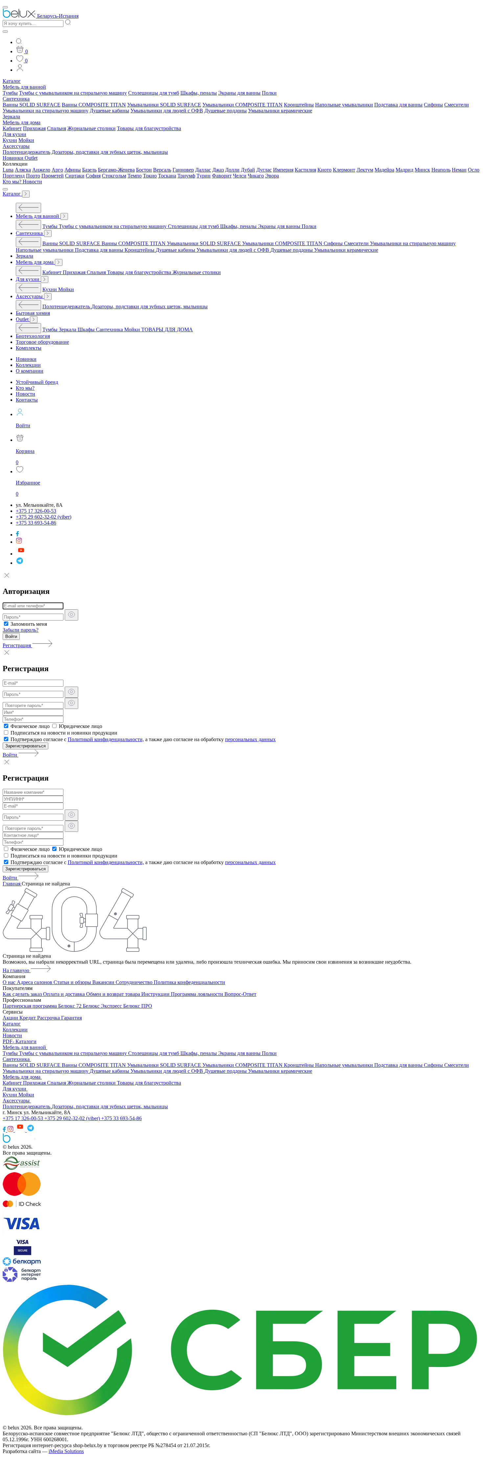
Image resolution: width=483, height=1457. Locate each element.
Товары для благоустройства (149, 128)
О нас (10, 982)
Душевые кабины (109, 110)
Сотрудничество (135, 982)
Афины (72, 170)
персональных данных (250, 739)
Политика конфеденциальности (189, 982)
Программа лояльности (197, 994)
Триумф (186, 175)
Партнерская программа (30, 1006)
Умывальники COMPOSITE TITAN (242, 104)
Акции (11, 1018)
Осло (473, 170)
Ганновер (183, 170)
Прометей (52, 175)
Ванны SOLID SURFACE (31, 104)
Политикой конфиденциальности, (106, 739)
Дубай (248, 170)
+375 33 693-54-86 (121, 1118)
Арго (57, 170)
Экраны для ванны (239, 93)
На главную (17, 970)
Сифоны (433, 104)
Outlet (31, 158)
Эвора (272, 175)
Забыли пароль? (20, 630)
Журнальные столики (91, 128)
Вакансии (104, 982)
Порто (33, 175)
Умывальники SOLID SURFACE (164, 104)
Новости (32, 181)
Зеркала (11, 116)
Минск (422, 170)
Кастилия (305, 170)
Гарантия (71, 1018)
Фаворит (222, 175)
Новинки (14, 158)
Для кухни (14, 134)
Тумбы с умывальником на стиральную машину (73, 93)
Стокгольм (114, 175)
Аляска (23, 170)
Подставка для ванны (398, 104)
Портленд (14, 175)
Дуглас (264, 170)
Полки (269, 93)
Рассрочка (49, 1018)
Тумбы (10, 93)
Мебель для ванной (24, 87)
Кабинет (12, 128)
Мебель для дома (21, 122)
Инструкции (156, 994)
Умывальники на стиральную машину (45, 110)
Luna (8, 170)
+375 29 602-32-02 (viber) (72, 1118)
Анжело (41, 170)
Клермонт (344, 170)
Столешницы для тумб (153, 93)
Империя (283, 170)
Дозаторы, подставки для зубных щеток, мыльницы (110, 152)
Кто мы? (13, 181)
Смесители (456, 104)
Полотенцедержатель (26, 152)
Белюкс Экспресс (103, 1006)
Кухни (10, 140)
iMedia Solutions (66, 1451)
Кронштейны (299, 104)
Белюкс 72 (70, 1006)
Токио (150, 175)
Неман (459, 170)
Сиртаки (74, 175)
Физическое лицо (30, 726)
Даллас (203, 170)
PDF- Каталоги (19, 1041)
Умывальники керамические (280, 110)
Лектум (364, 170)
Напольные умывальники (344, 104)
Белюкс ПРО (137, 1006)
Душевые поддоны (225, 110)
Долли (232, 170)
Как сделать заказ (23, 994)
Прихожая (34, 128)
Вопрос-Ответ (240, 994)
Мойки (26, 140)
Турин (203, 175)
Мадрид (404, 170)
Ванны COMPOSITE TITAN (94, 104)
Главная (12, 883)
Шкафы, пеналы (198, 93)
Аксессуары (16, 146)
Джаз (218, 170)
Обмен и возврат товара (113, 994)
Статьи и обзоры (73, 982)
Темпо (134, 175)
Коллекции (15, 1029)
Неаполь (440, 170)
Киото (324, 170)
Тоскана (167, 175)
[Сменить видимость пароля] (71, 615)
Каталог (12, 81)
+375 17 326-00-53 (23, 1118)
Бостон (144, 170)
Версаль (162, 170)
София (93, 175)
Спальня (56, 128)
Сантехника (16, 99)
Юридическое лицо (80, 726)
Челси (239, 175)
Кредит (28, 1018)
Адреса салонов (35, 982)
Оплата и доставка (64, 994)
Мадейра (384, 170)
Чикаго (256, 175)
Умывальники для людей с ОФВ (166, 110)
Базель (89, 170)
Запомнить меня (29, 624)
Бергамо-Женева (116, 170)
